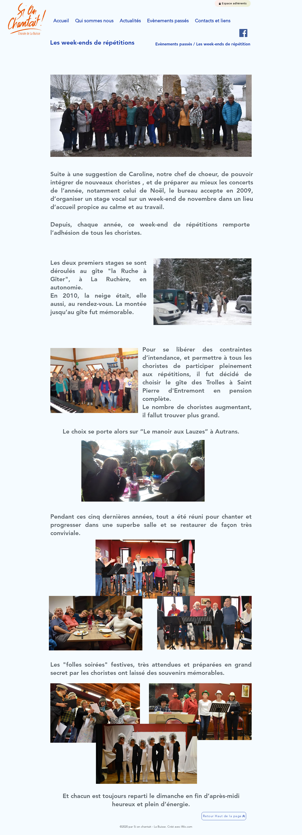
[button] (94, 20)
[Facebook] (243, 33)
